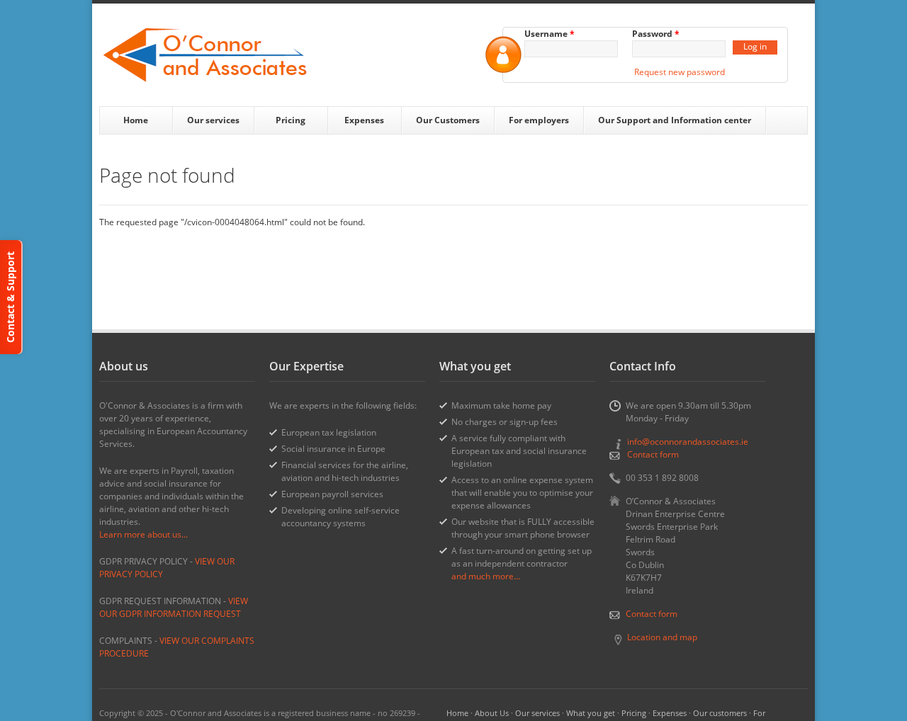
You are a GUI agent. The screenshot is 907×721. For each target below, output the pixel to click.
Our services (213, 120)
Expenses (364, 120)
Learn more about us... (143, 534)
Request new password (679, 72)
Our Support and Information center (674, 120)
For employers (539, 120)
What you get (590, 713)
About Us (492, 713)
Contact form (653, 454)
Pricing (290, 120)
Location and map (662, 637)
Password (656, 34)
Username (549, 34)
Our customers (720, 713)
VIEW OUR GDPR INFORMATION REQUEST (173, 607)
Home (135, 120)
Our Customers (448, 120)
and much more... (485, 576)
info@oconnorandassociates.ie (687, 442)
